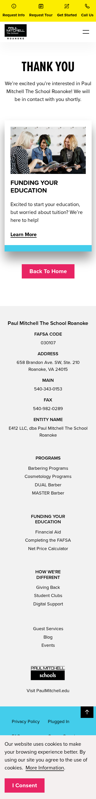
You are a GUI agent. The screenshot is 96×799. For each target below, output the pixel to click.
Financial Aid (48, 532)
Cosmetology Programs (48, 476)
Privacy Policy (26, 721)
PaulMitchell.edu (52, 690)
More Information (45, 768)
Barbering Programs (48, 468)
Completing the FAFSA (48, 540)
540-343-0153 (48, 389)
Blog (48, 637)
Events (48, 645)
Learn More (23, 235)
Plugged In (58, 721)
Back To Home (48, 271)
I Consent (24, 785)
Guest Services (48, 628)
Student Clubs (48, 595)
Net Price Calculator (48, 548)
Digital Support (48, 604)
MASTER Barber (48, 493)
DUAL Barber (48, 485)
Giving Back (48, 587)
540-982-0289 (48, 408)
